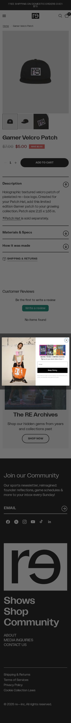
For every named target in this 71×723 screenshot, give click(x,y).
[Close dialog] (66, 340)
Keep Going (52, 370)
